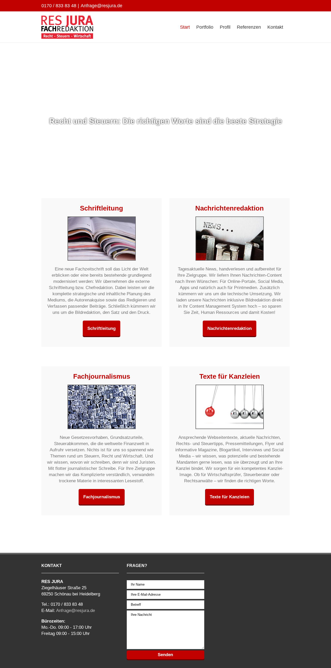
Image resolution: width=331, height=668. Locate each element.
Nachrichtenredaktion (229, 328)
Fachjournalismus (101, 496)
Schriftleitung (101, 328)
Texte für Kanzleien (229, 496)
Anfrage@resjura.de (101, 5)
